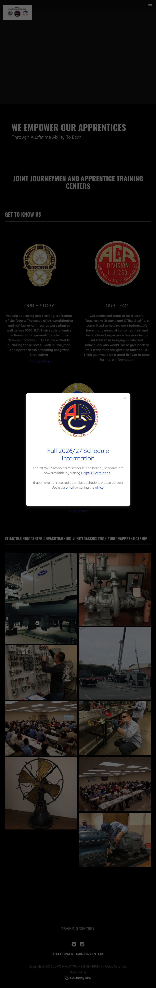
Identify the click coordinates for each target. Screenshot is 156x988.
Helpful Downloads (95, 473)
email (70, 487)
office (99, 487)
